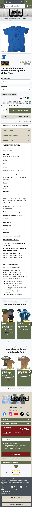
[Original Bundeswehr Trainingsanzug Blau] (24, 315)
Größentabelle (9, 130)
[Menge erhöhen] (7, 109)
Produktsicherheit (10, 135)
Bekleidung (7, 18)
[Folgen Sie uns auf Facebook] (4, 414)
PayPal (19, 489)
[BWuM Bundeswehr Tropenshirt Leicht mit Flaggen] (8, 315)
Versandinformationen (25, 103)
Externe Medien (9, 489)
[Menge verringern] (7, 112)
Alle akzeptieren (16, 497)
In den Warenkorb (21, 111)
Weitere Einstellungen (7, 493)
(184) (29, 62)
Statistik (16, 487)
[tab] (16, 125)
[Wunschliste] (22, 2)
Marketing (25, 487)
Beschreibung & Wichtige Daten (15, 126)
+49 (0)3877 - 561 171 (17, 410)
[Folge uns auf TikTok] (22, 414)
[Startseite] (16, 13)
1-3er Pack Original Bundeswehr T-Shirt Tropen (24, 372)
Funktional (7, 491)
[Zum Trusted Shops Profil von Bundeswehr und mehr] (28, 414)
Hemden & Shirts (15, 18)
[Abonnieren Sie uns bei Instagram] (10, 414)
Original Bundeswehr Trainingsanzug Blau (22, 325)
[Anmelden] (7, 2)
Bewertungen (8, 140)
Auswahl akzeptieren (16, 504)
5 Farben (8, 334)
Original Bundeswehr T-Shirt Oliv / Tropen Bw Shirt (8, 373)
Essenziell (7, 487)
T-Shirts (24, 18)
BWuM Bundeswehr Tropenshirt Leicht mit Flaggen (8, 325)
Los (30, 6)
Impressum (17, 484)
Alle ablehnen (16, 501)
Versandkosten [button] (27, 121)
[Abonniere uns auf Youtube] (16, 414)
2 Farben (8, 382)
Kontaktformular (17, 407)
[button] (28, 2)
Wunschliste (23, 116)
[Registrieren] (10, 2)
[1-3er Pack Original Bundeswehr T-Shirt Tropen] (24, 363)
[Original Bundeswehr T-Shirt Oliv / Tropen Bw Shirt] (8, 363)
